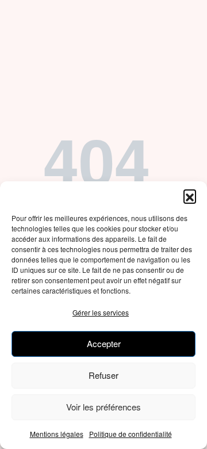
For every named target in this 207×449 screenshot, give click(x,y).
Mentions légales (56, 434)
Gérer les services (100, 312)
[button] (189, 195)
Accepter (104, 343)
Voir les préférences (103, 407)
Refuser (103, 375)
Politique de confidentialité (130, 434)
